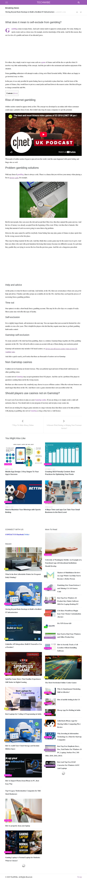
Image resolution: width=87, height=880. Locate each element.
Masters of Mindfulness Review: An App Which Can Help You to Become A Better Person (69, 575)
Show (15, 93)
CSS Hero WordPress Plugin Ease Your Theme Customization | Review (69, 613)
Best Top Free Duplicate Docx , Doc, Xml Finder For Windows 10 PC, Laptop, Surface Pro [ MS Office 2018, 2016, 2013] (63, 751)
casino (44, 400)
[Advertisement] (43, 43)
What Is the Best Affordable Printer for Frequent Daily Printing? (23, 576)
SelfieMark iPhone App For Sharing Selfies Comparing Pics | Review (69, 723)
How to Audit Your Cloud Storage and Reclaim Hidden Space (22, 747)
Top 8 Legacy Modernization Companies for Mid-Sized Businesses (23, 792)
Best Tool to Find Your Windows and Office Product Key (69, 635)
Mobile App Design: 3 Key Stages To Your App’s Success (22, 473)
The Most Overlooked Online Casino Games (60, 682)
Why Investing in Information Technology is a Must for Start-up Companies (69, 736)
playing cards (14, 177)
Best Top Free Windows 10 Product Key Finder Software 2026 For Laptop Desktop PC (68, 601)
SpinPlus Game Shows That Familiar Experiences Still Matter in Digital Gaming (23, 680)
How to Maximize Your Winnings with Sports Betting (23, 511)
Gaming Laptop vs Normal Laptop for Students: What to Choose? (22, 859)
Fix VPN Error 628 (64, 623)
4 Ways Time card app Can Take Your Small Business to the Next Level (62, 511)
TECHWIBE (43, 2)
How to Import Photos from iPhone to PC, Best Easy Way (22, 782)
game (44, 62)
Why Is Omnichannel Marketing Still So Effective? (68, 690)
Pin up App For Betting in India (68, 710)
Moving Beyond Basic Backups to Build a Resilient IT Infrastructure (29, 11)
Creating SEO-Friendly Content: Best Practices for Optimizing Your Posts (60, 473)
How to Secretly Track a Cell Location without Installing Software (67, 647)
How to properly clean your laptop (17, 825)
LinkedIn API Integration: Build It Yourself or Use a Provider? (23, 645)
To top (79, 877)
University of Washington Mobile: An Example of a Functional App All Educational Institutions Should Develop (63, 563)
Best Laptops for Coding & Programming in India (23, 714)
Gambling (14, 28)
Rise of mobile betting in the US (68, 699)
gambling (20, 174)
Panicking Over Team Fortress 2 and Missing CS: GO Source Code (68, 588)
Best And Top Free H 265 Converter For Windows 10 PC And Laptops (68, 765)
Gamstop (19, 376)
